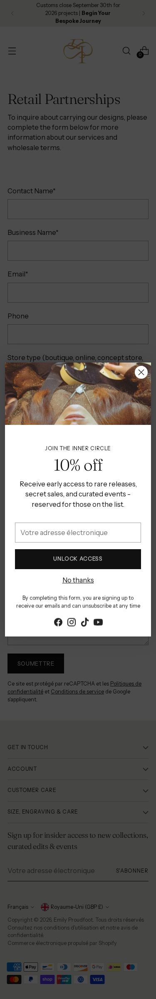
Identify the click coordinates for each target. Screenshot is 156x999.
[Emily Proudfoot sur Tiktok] (85, 623)
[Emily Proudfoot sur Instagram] (72, 623)
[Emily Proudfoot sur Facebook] (58, 623)
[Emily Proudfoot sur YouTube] (98, 623)
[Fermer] (141, 372)
